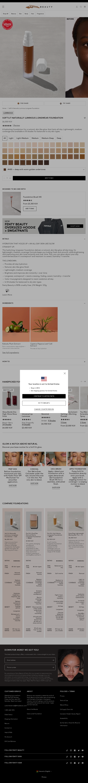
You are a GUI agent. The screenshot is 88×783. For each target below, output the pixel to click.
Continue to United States (44, 396)
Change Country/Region (44, 409)
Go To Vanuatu (44, 403)
